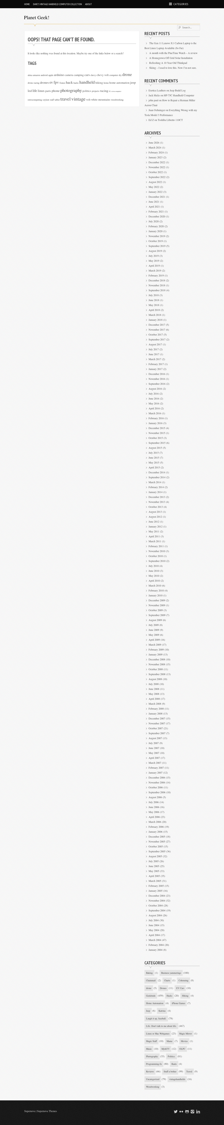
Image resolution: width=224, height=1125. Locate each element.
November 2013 (157, 502)
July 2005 (154, 861)
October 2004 (156, 905)
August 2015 (155, 447)
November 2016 (157, 378)
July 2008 (154, 684)
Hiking (185, 995)
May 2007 (154, 753)
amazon (36, 75)
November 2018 (157, 285)
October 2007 (156, 728)
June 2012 (154, 521)
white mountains (100, 99)
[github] (186, 1111)
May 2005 (154, 871)
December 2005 (157, 836)
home (106, 82)
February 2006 (156, 826)
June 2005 (154, 866)
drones (44, 82)
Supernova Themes (47, 1111)
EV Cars (180, 988)
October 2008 (156, 669)
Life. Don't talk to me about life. (161, 1026)
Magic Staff (151, 1041)
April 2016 (154, 408)
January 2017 (156, 369)
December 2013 (157, 497)
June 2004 (154, 925)
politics (86, 91)
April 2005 (154, 876)
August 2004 (155, 915)
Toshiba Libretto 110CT (170, 120)
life (34, 90)
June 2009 (154, 629)
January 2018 (156, 319)
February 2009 (156, 649)
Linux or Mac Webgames (157, 1033)
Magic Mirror (185, 1033)
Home (27, 4)
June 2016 (154, 398)
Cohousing (183, 980)
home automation (119, 82)
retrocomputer (116, 91)
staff (52, 99)
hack (69, 82)
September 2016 (157, 383)
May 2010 (154, 575)
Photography (152, 1056)
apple (50, 75)
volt (88, 99)
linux (41, 90)
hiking (99, 82)
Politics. (171, 1056)
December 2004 (157, 895)
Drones (163, 988)
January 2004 (156, 949)
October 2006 (156, 787)
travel (65, 99)
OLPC (182, 1048)
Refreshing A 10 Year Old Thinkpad (168, 62)
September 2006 (157, 792)
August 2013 (155, 511)
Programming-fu (154, 1063)
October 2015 (156, 438)
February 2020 (156, 226)
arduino (59, 75)
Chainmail (151, 980)
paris (48, 91)
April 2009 (154, 639)
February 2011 (156, 546)
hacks (76, 82)
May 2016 (154, 403)
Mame (169, 1041)
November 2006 (157, 782)
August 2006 (155, 797)
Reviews (150, 1071)
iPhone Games (178, 1003)
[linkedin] (198, 1111)
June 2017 (154, 354)
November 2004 (157, 900)
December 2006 (157, 777)
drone (127, 74)
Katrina (162, 1010)
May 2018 (154, 305)
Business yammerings (171, 972)
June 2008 (154, 689)
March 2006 (155, 821)
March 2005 (155, 881)
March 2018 (155, 314)
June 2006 (154, 807)
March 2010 (155, 585)
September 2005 (157, 851)
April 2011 (154, 536)
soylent (46, 99)
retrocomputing (35, 99)
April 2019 (154, 265)
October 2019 (156, 241)
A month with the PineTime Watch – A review (173, 53)
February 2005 (156, 885)
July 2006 (154, 802)
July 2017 (154, 349)
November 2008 (157, 664)
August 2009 (155, 620)
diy (120, 75)
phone (56, 90)
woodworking (117, 99)
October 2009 (156, 610)
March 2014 (155, 482)
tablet (57, 99)
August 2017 (155, 344)
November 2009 (157, 605)
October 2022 (156, 172)
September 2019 (157, 246)
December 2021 (157, 196)
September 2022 (157, 177)
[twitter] (175, 1111)
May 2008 (154, 693)
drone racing (33, 82)
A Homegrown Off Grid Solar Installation (171, 58)
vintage (78, 98)
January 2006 (156, 831)
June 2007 (154, 748)
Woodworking (152, 1086)
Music (149, 1048)
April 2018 (154, 310)
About (88, 4)
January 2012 (156, 526)
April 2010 (154, 580)
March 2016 (155, 413)
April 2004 (154, 935)
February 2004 (156, 944)
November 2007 (157, 723)
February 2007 (156, 767)
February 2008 (156, 708)
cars (87, 75)
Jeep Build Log (178, 90)
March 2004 (155, 940)
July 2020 (154, 221)
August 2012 (155, 516)
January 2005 (156, 890)
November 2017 (157, 329)
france (62, 82)
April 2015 (154, 467)
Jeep (148, 1010)
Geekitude (150, 995)
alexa (30, 75)
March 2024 (155, 147)
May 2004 (154, 930)
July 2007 (154, 743)
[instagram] (192, 1111)
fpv (56, 82)
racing (104, 90)
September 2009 (157, 615)
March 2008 (155, 703)
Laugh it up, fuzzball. (156, 1018)
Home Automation (154, 1003)
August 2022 (155, 182)
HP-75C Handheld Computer (179, 95)
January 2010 (156, 595)
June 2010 (154, 570)
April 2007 (154, 757)
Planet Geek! (36, 17)
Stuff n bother (170, 1071)
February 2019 (156, 275)
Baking (149, 972)
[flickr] (181, 1111)
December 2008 (157, 659)
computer (113, 75)
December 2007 (157, 718)
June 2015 (154, 457)
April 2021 (154, 206)
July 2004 (154, 920)
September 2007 (157, 733)
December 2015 (157, 428)
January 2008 (156, 713)
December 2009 (157, 600)
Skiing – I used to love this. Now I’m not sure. (173, 67)
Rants (174, 1063)
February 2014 (156, 487)
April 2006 (154, 817)
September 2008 (157, 674)
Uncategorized (152, 1079)
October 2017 (156, 334)
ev (51, 82)
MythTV (166, 1048)
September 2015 (157, 442)
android (44, 75)
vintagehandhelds (177, 1079)
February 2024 (156, 152)
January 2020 (156, 231)
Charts (167, 980)
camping (79, 75)
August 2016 (155, 388)
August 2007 (155, 738)
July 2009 (154, 625)
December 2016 (157, 374)
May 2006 (154, 812)
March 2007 (155, 762)
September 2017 (157, 339)
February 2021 (156, 211)
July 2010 (154, 566)
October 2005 (156, 846)
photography (71, 90)
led (30, 90)
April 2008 (154, 698)
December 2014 (157, 472)
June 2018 (154, 300)
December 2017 (157, 324)
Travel (189, 1071)
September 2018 (157, 290)
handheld (87, 82)
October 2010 (156, 556)
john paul (153, 100)
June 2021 (154, 201)
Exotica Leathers (157, 90)
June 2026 (154, 142)
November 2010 (157, 551)
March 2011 (155, 541)
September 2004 (157, 910)
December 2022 (157, 162)
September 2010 (157, 561)
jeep (133, 82)
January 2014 (156, 492)
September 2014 (157, 477)
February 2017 (156, 364)
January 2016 (156, 423)
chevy (93, 75)
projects (95, 91)
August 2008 (155, 679)
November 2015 (157, 433)
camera (69, 75)
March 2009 (155, 644)
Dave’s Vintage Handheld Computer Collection (57, 4)
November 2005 (157, 841)
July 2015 (154, 452)
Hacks (169, 995)
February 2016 (156, 418)
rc (110, 91)
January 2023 (156, 157)
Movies (184, 1041)
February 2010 (156, 590)
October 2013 (156, 506)
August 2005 (155, 856)
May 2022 (154, 187)
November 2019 (157, 236)
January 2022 (156, 191)
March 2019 (155, 270)
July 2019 (154, 255)
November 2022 (157, 167)
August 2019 (155, 250)
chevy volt (103, 75)
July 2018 (154, 295)
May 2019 (154, 260)
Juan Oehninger (157, 110)
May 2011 (154, 531)
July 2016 (154, 393)
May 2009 (154, 634)
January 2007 (156, 772)
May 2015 (154, 462)
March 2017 (155, 359)
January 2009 (156, 654)
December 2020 (157, 216)
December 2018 (157, 280)
